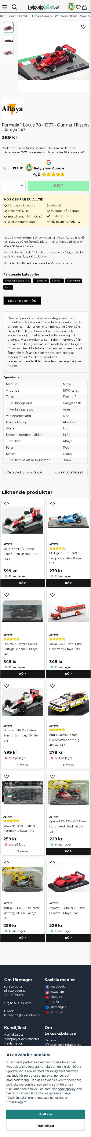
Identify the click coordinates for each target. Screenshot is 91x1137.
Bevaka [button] (22, 764)
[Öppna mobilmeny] (4, 7)
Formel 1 (23, 15)
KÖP (22, 583)
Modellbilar (40, 280)
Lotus (8, 287)
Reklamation (13, 1043)
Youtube (56, 996)
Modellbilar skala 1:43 (17, 280)
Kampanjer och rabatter (21, 1039)
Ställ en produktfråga (22, 300)
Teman (11, 15)
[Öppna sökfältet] (14, 7)
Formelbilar (73, 280)
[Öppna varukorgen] (84, 7)
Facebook (57, 986)
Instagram (57, 991)
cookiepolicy (67, 1089)
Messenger (58, 1007)
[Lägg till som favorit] (78, 7)
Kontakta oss (13, 1034)
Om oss (50, 1040)
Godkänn (45, 1114)
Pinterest (56, 1012)
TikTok (54, 1001)
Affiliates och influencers (63, 1045)
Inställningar (45, 1125)
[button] (71, 7)
